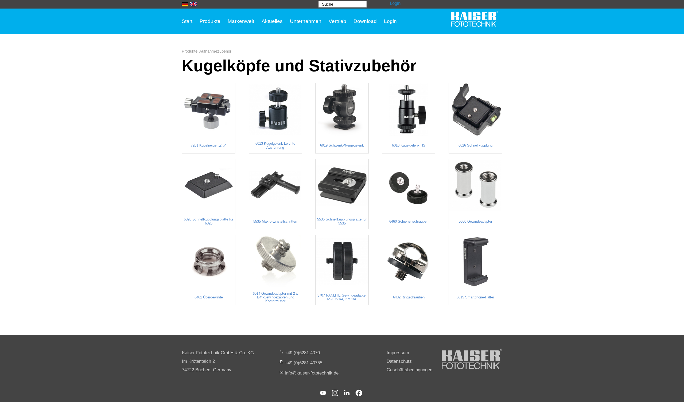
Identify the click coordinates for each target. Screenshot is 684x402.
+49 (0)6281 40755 (303, 362)
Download (365, 21)
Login (395, 3)
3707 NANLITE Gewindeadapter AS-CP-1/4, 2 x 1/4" (342, 297)
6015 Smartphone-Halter (475, 297)
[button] (323, 393)
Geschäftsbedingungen (409, 369)
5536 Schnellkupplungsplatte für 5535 (342, 221)
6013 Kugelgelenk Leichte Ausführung (275, 145)
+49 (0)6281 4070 (302, 352)
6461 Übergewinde (209, 297)
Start (187, 21)
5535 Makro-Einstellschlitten (275, 221)
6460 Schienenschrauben (408, 221)
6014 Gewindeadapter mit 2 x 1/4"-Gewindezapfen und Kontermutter (275, 297)
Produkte (210, 21)
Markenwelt (241, 21)
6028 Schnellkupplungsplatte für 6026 (208, 221)
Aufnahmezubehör (215, 51)
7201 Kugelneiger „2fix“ (208, 145)
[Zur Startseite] (474, 19)
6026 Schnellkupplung (475, 145)
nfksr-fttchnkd (311, 373)
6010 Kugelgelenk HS (408, 145)
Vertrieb (337, 21)
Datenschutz (399, 361)
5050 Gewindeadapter (475, 221)
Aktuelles (272, 21)
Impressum (398, 352)
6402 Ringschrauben (409, 297)
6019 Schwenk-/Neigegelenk (342, 145)
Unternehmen (305, 21)
